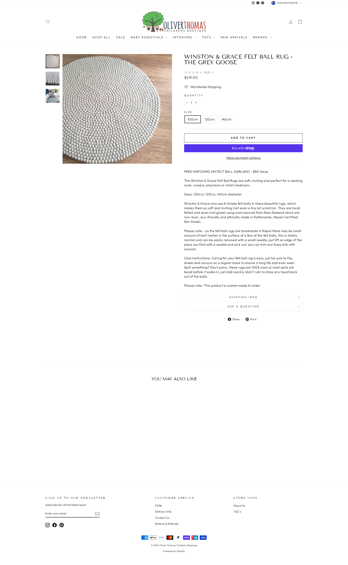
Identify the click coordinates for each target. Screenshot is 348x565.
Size (188, 112)
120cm (209, 119)
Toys (207, 37)
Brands (261, 37)
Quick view (76, 447)
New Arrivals (234, 37)
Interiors (183, 37)
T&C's (237, 511)
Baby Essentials (148, 37)
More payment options (243, 158)
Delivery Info (163, 511)
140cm (226, 119)
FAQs (158, 505)
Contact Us (162, 517)
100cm (193, 119)
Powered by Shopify (174, 551)
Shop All (101, 37)
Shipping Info (243, 297)
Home (81, 37)
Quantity (194, 95)
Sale (120, 37)
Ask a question (243, 306)
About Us (239, 505)
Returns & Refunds (167, 523)
